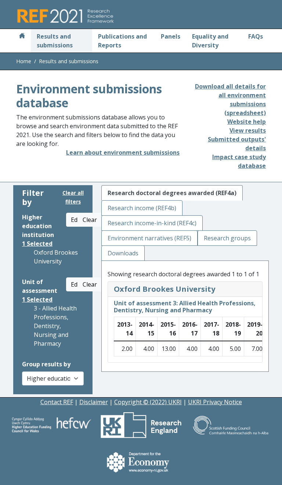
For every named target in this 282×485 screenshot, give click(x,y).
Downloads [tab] (123, 253)
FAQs (255, 36)
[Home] (22, 36)
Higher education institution (38, 226)
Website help (246, 122)
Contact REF (56, 402)
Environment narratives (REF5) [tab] (149, 238)
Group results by (46, 364)
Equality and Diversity (210, 40)
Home (23, 61)
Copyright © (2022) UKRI (148, 402)
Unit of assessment (39, 286)
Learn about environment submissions (123, 152)
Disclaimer (93, 402)
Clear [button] (90, 220)
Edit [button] (76, 220)
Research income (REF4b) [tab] (142, 208)
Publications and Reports (122, 40)
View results (247, 130)
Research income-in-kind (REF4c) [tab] (152, 223)
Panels (170, 36)
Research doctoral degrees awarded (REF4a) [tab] (172, 193)
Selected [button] (37, 244)
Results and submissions (55, 40)
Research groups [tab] (227, 238)
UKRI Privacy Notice (215, 402)
